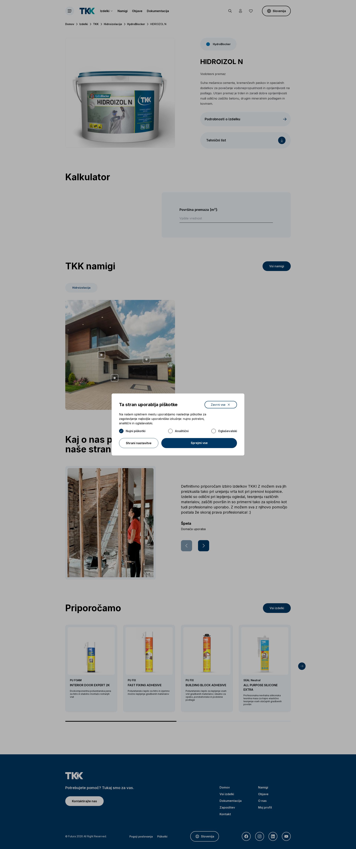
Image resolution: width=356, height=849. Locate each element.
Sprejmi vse (199, 443)
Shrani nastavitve (138, 443)
